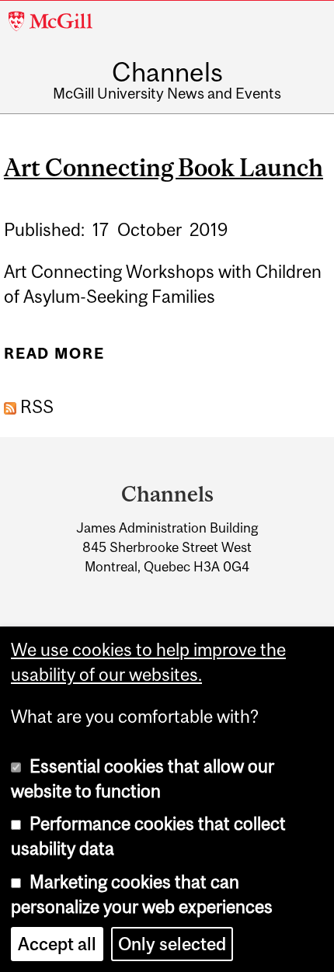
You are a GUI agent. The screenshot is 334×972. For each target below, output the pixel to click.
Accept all (57, 944)
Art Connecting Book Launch (163, 168)
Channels (167, 71)
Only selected (172, 944)
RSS (35, 407)
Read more (54, 359)
